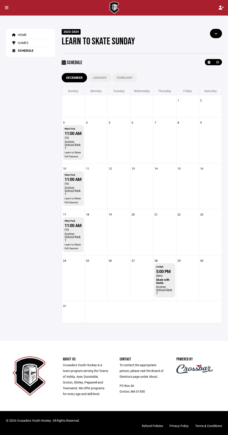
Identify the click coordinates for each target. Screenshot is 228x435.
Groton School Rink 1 (73, 145)
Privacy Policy (179, 426)
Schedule (25, 50)
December (74, 77)
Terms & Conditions (208, 426)
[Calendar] (209, 62)
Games (22, 43)
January (99, 77)
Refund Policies (152, 426)
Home (22, 35)
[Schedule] (217, 62)
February (125, 77)
